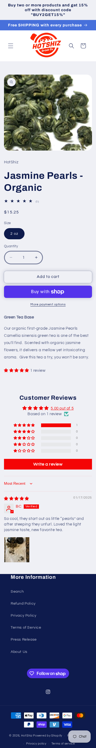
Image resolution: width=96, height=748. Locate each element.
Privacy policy (36, 743)
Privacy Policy (23, 615)
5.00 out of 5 (62, 408)
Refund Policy (23, 603)
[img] (16, 499)
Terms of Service (26, 627)
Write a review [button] (47, 464)
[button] (11, 46)
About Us (19, 652)
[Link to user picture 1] (17, 550)
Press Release (24, 639)
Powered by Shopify (47, 735)
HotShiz (27, 735)
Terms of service (63, 743)
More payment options (48, 304)
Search (17, 591)
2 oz (14, 234)
